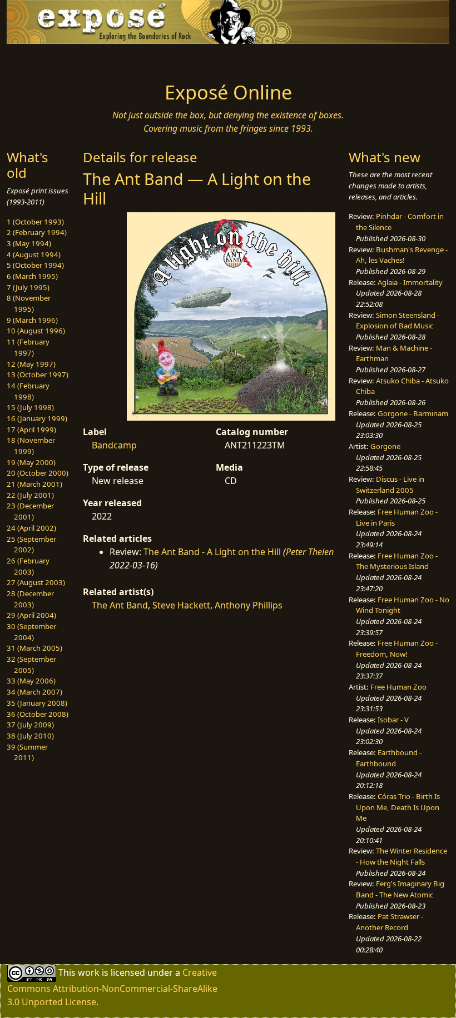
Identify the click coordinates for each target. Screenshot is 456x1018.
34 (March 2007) (34, 692)
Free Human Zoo (398, 687)
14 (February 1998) (28, 391)
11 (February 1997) (28, 347)
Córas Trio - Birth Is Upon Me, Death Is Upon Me (398, 807)
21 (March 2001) (34, 484)
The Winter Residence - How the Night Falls (401, 856)
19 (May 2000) (31, 462)
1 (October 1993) (35, 222)
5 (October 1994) (35, 265)
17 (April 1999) (31, 430)
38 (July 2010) (30, 736)
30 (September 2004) (31, 631)
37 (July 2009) (30, 725)
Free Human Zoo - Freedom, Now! (397, 648)
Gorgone (385, 446)
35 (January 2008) (37, 703)
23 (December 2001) (30, 511)
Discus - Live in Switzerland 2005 (390, 484)
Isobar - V (393, 720)
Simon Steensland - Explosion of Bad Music (397, 320)
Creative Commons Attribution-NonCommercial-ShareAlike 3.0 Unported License (112, 987)
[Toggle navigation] (56, 59)
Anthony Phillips (248, 605)
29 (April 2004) (31, 615)
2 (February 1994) (37, 232)
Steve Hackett (181, 605)
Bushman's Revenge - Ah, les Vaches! (402, 255)
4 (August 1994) (34, 254)
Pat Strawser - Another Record (389, 921)
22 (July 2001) (30, 495)
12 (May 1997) (31, 364)
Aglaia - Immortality (410, 282)
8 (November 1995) (29, 303)
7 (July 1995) (28, 287)
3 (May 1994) (29, 243)
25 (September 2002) (31, 544)
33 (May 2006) (31, 681)
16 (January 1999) (37, 418)
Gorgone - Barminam (413, 413)
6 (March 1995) (32, 276)
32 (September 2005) (31, 664)
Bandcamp (114, 445)
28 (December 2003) (30, 599)
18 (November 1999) (31, 445)
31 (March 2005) (34, 648)
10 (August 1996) (36, 331)
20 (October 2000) (37, 473)
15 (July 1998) (30, 407)
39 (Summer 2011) (27, 752)
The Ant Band (120, 605)
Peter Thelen (310, 552)
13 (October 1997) (37, 375)
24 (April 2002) (31, 528)
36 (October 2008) (37, 714)
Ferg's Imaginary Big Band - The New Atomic (400, 889)
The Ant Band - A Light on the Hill (212, 552)
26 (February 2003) (28, 566)
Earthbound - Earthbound (389, 758)
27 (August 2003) (36, 582)
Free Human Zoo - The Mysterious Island (397, 561)
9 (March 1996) (32, 320)
